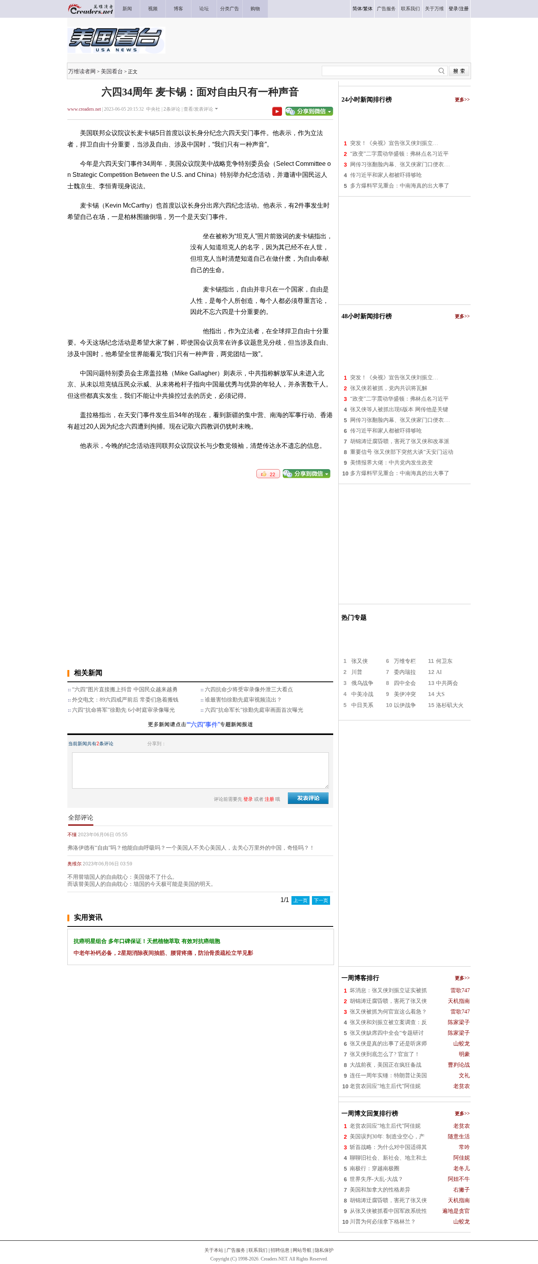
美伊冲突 (405, 694)
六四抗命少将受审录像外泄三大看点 (249, 689)
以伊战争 (405, 705)
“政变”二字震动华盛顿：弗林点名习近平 (399, 154)
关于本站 (213, 1250)
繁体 (368, 8)
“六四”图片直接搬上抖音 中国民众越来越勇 (125, 689)
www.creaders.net (84, 109)
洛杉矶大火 (450, 705)
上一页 (300, 900)
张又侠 (359, 661)
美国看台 (112, 71)
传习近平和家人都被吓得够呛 (386, 175)
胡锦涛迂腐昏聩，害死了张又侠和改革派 (399, 441)
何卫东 (444, 661)
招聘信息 (280, 1250)
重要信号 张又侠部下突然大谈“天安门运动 (401, 452)
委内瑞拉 (405, 672)
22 (270, 474)
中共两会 (447, 683)
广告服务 (235, 1250)
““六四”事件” (203, 724)
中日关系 (362, 705)
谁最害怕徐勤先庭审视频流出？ (243, 700)
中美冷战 (362, 694)
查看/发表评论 (198, 109)
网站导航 (302, 1250)
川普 (356, 672)
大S (440, 694)
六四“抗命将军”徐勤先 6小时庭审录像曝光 (123, 710)
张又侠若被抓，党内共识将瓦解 (388, 388)
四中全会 (405, 683)
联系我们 (258, 1250)
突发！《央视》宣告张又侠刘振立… (394, 143)
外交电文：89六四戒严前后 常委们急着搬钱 (125, 700)
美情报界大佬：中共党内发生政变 (391, 463)
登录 (453, 8)
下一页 (321, 900)
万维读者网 (82, 71)
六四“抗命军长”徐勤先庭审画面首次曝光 (254, 710)
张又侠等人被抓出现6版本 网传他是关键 (399, 409)
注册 (464, 8)
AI (439, 672)
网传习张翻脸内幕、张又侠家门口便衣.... (400, 164)
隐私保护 (324, 1250)
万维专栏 (405, 661)
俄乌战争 (362, 683)
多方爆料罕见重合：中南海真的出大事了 (399, 186)
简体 (357, 8)
